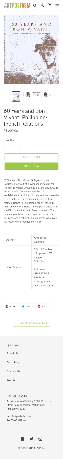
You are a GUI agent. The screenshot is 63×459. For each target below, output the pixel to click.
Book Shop (13, 362)
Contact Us (13, 371)
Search (11, 380)
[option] (16, 96)
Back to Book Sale (34, 323)
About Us (12, 353)
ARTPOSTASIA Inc (36, 448)
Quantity (9, 140)
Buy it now (31, 166)
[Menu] (57, 5)
